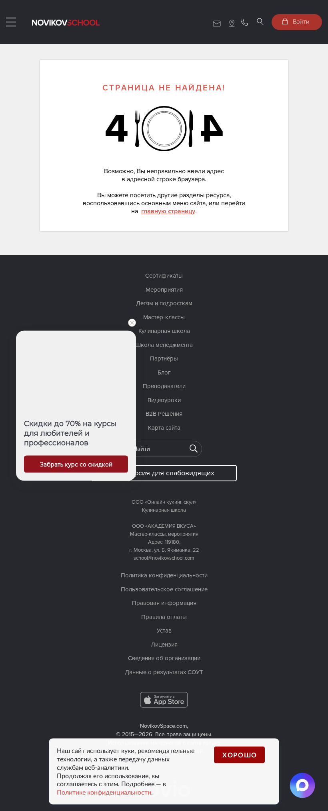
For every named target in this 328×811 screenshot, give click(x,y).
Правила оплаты (164, 617)
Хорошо (239, 754)
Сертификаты (164, 275)
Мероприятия (164, 289)
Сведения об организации (164, 658)
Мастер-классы (164, 317)
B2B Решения (164, 413)
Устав (164, 630)
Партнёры (164, 358)
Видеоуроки (164, 400)
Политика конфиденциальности (164, 575)
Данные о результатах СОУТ (164, 672)
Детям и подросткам (164, 303)
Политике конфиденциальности (104, 792)
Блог (164, 372)
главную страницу (168, 211)
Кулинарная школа (164, 330)
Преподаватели (164, 386)
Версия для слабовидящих (170, 473)
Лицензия (164, 644)
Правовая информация (164, 603)
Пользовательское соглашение (164, 589)
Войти (300, 21)
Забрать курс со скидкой (76, 464)
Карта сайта (164, 427)
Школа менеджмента (164, 344)
